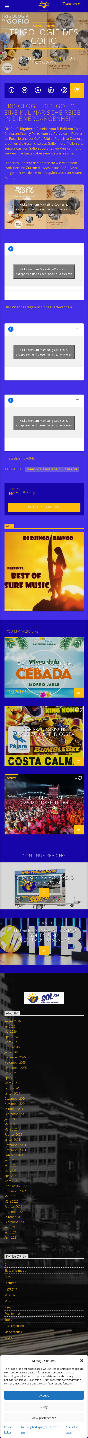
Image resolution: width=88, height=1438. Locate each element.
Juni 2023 (10, 1165)
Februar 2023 (13, 1186)
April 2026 (11, 1037)
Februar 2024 (13, 1134)
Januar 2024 (12, 1140)
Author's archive (44, 507)
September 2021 (16, 1222)
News (51, 26)
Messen (10, 1295)
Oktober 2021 (14, 1217)
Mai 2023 (11, 1171)
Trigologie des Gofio (43, 469)
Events (38, 26)
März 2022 (11, 1201)
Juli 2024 (10, 1119)
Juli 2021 (10, 1227)
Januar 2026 (12, 1052)
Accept (44, 1395)
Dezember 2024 (15, 1098)
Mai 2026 (11, 1031)
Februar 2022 (13, 1207)
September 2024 (16, 1114)
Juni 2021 (10, 1232)
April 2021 (11, 1237)
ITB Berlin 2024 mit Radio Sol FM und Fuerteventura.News (45, 935)
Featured (10, 1283)
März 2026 (11, 1042)
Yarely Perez (31, 133)
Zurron (31, 167)
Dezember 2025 (15, 1057)
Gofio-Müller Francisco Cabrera (58, 138)
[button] (82, 1361)
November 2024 (15, 1104)
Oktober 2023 (14, 1155)
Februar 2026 (13, 1047)
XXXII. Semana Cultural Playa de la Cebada (45, 665)
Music (8, 1301)
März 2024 (11, 1129)
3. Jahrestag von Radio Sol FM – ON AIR (45, 879)
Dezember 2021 (15, 1212)
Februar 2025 (13, 1088)
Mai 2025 (11, 1073)
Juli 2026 (10, 1026)
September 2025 (16, 1068)
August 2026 (13, 1021)
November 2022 (15, 1191)
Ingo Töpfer (53, 58)
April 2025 (11, 1078)
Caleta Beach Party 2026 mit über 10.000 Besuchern (44, 803)
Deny (44, 1406)
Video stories (13, 1332)
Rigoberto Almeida (34, 128)
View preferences (44, 1418)
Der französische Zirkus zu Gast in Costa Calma (44, 734)
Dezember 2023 (15, 1145)
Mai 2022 (11, 1196)
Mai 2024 (11, 1124)
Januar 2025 (12, 1093)
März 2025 (11, 1083)
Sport (8, 1320)
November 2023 (15, 1150)
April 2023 (11, 1176)
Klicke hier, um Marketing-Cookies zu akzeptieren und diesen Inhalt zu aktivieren (44, 206)
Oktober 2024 (14, 1109)
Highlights (11, 1289)
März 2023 (11, 1181)
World (8, 1338)
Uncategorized (14, 1326)
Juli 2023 (10, 1160)
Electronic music (15, 1271)
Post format (12, 1313)
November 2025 (15, 1063)
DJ (6, 1264)
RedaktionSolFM (17, 690)
